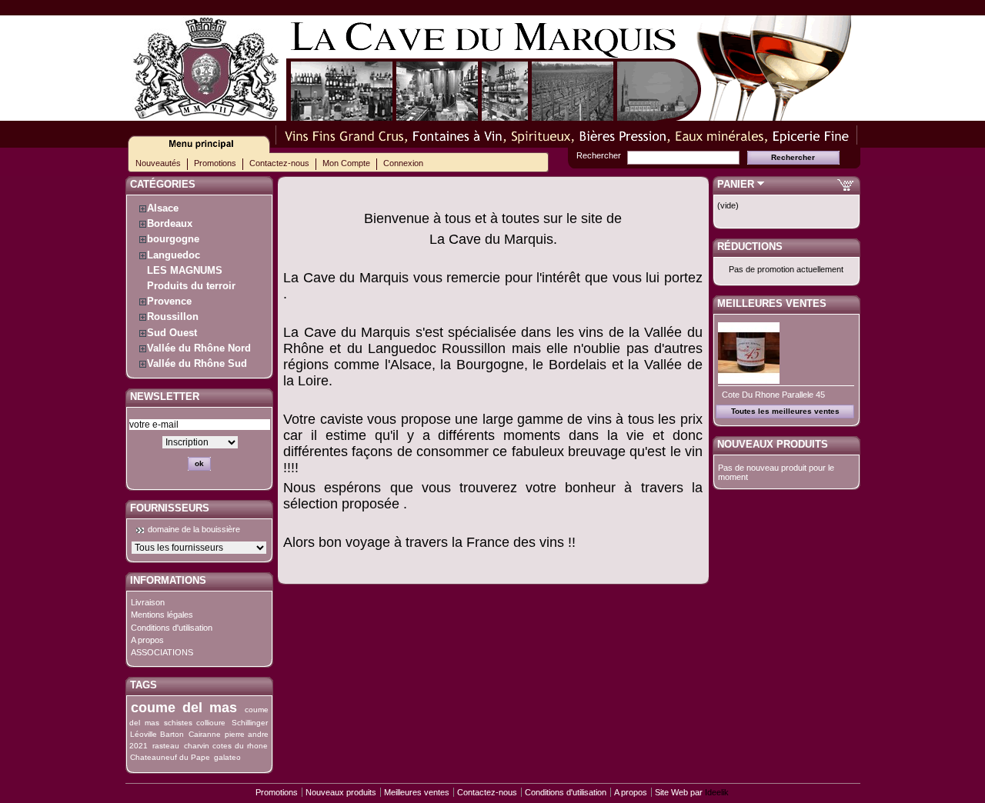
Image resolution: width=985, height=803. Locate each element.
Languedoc (173, 255)
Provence (169, 301)
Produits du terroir (191, 286)
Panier (735, 184)
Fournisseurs (169, 508)
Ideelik (717, 792)
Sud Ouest (172, 332)
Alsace (163, 208)
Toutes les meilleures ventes (785, 411)
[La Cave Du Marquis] (207, 114)
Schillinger (250, 722)
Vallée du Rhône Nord (199, 348)
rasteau (165, 745)
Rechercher (598, 155)
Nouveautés (158, 163)
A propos (147, 640)
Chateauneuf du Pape (170, 757)
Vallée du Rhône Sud (197, 363)
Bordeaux (169, 223)
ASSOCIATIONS (162, 652)
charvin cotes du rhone (226, 745)
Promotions (215, 163)
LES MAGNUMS (184, 270)
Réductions (750, 246)
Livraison (148, 602)
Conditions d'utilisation (171, 627)
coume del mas (184, 707)
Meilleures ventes (771, 303)
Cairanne (205, 734)
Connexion (403, 163)
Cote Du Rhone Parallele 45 (773, 394)
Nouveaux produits (772, 444)
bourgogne (173, 239)
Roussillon (173, 316)
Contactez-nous (279, 163)
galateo (227, 757)
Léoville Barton (157, 734)
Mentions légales (162, 614)
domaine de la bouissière (194, 529)
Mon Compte (346, 163)
